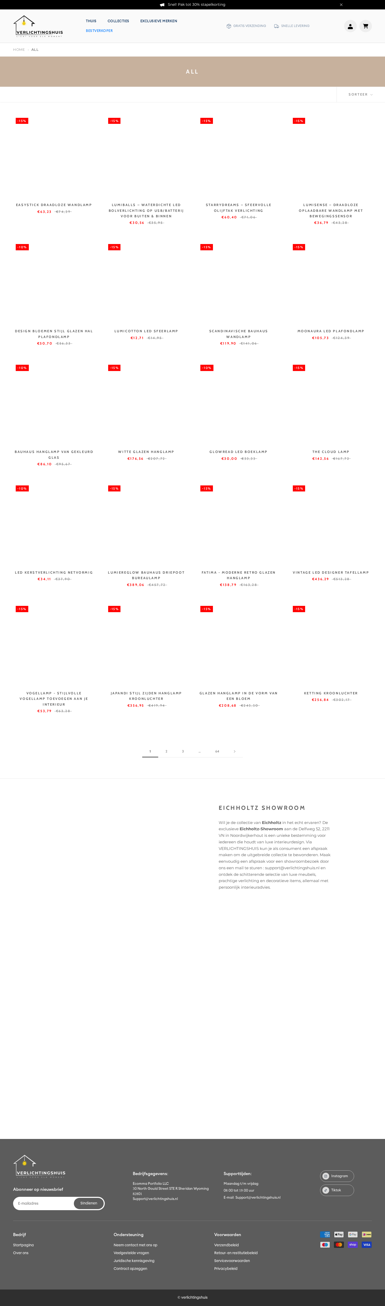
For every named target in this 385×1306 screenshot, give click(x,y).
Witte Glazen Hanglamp (146, 452)
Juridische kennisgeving (134, 1261)
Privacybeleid (226, 1269)
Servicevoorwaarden (232, 1261)
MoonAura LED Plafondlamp (331, 331)
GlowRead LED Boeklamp (239, 452)
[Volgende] (235, 751)
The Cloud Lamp (331, 452)
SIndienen (88, 1203)
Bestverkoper (99, 31)
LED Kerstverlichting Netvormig (54, 572)
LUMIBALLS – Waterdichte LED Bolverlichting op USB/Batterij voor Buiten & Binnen (146, 210)
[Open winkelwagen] (365, 26)
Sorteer (359, 94)
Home (19, 49)
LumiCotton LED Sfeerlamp (146, 331)
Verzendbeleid (226, 1245)
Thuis (91, 21)
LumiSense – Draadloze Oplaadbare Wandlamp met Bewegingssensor (331, 210)
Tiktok (336, 1190)
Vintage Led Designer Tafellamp (331, 572)
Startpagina (23, 1245)
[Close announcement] (341, 5)
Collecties (118, 21)
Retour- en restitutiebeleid (236, 1253)
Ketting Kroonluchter (331, 693)
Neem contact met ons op (135, 1245)
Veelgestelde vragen (131, 1253)
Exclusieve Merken (158, 21)
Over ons (21, 1253)
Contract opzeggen (130, 1269)
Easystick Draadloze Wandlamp (54, 205)
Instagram (339, 1176)
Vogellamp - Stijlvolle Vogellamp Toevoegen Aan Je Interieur (54, 698)
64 (217, 751)
